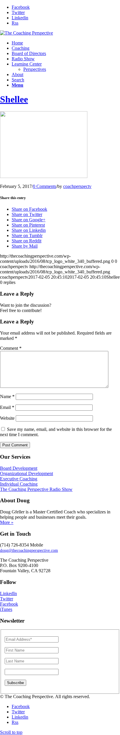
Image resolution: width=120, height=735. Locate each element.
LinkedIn (8, 593)
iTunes (6, 609)
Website (7, 418)
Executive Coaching (18, 478)
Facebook (9, 604)
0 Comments (44, 186)
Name (7, 396)
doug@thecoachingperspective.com (29, 550)
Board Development (18, 468)
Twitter (6, 598)
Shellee (14, 99)
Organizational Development (26, 473)
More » (6, 522)
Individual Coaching (19, 484)
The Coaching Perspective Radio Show (36, 489)
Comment (11, 348)
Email (7, 407)
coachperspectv (77, 186)
